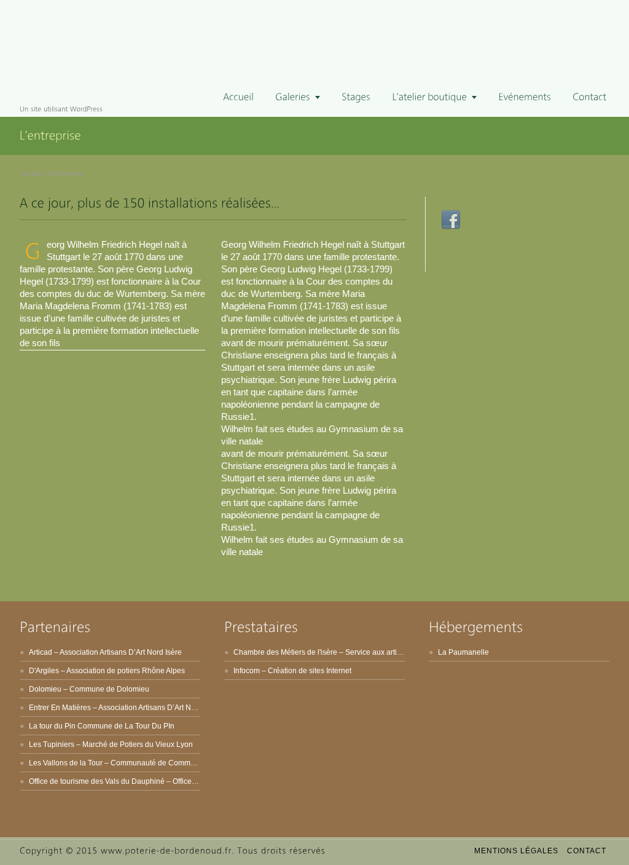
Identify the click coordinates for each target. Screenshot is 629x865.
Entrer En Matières (60, 707)
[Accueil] (238, 97)
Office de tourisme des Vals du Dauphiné (97, 781)
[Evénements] (524, 97)
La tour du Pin (52, 726)
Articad (40, 652)
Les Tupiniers (51, 744)
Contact (586, 851)
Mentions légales (516, 851)
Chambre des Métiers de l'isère (285, 652)
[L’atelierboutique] (434, 97)
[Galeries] (297, 97)
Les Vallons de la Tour (66, 763)
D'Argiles (44, 670)
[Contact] (589, 97)
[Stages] (356, 97)
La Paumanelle (463, 652)
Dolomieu (45, 689)
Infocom (246, 670)
